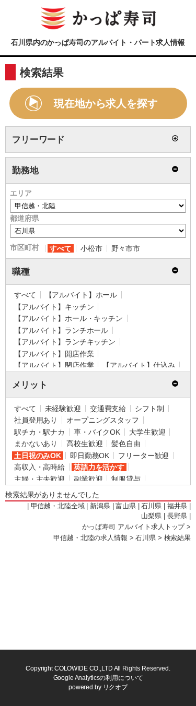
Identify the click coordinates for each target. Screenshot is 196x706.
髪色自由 (125, 443)
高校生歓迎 (84, 443)
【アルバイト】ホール (81, 295)
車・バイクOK (97, 432)
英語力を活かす (99, 467)
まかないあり (35, 443)
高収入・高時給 (39, 467)
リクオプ (115, 687)
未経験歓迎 (63, 408)
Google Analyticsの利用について (98, 677)
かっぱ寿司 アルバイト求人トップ (133, 527)
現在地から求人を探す (106, 103)
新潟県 (100, 506)
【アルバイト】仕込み (138, 365)
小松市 (91, 248)
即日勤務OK (89, 455)
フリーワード (38, 140)
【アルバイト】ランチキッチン (65, 342)
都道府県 (24, 218)
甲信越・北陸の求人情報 (90, 538)
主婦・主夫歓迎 (39, 479)
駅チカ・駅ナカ (39, 432)
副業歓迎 (88, 479)
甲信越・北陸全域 (58, 506)
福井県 (177, 506)
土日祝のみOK (37, 455)
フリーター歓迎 (143, 455)
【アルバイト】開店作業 (54, 354)
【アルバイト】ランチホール (61, 330)
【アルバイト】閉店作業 (54, 365)
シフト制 (149, 408)
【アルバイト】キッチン (54, 307)
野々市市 (125, 248)
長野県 (177, 516)
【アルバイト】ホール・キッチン (68, 318)
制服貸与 (125, 479)
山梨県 (151, 516)
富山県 (126, 506)
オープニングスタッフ (102, 420)
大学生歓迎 (147, 432)
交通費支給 (108, 408)
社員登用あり (35, 420)
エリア (21, 193)
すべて (61, 248)
